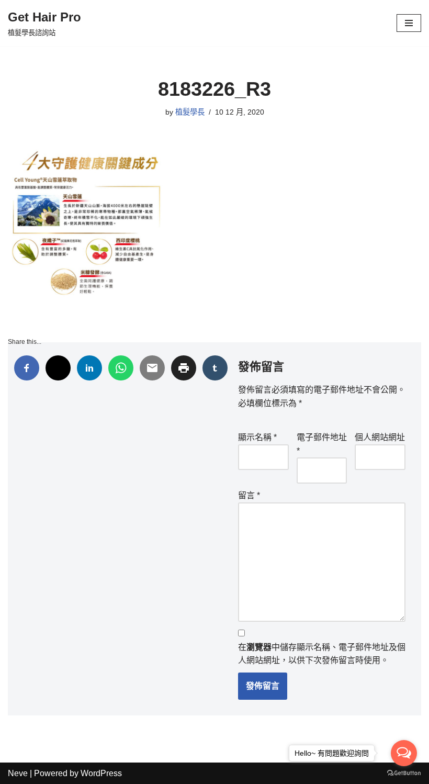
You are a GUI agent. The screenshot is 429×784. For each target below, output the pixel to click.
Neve (18, 773)
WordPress (101, 773)
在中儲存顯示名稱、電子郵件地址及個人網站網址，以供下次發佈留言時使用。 (321, 654)
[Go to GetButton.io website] (404, 773)
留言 (249, 495)
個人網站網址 (380, 437)
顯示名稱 (257, 437)
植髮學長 (190, 112)
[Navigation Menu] (409, 23)
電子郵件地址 (322, 444)
